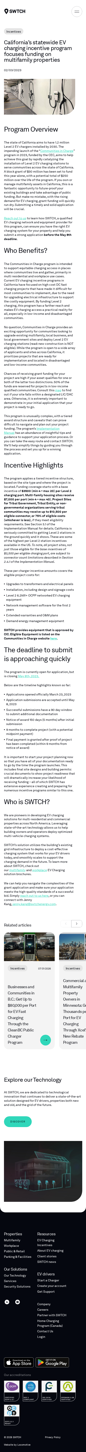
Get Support (46, 1291)
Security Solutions (17, 1286)
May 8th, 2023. (28, 676)
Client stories (46, 1256)
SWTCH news (46, 1262)
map (58, 390)
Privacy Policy (53, 1437)
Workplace (11, 1245)
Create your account (51, 1286)
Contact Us (45, 1331)
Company (43, 1304)
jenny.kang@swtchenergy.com (34, 904)
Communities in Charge (56, 151)
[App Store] (19, 1362)
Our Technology (15, 1275)
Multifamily (12, 1240)
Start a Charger (48, 1280)
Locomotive (23, 1444)
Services (10, 1281)
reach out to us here (34, 895)
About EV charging (50, 1250)
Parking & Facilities (17, 1256)
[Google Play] (52, 1362)
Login (41, 1336)
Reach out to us (15, 218)
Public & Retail (14, 1251)
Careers (42, 1309)
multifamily (17, 870)
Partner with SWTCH (51, 1315)
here (53, 638)
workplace (39, 870)
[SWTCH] (15, 11)
